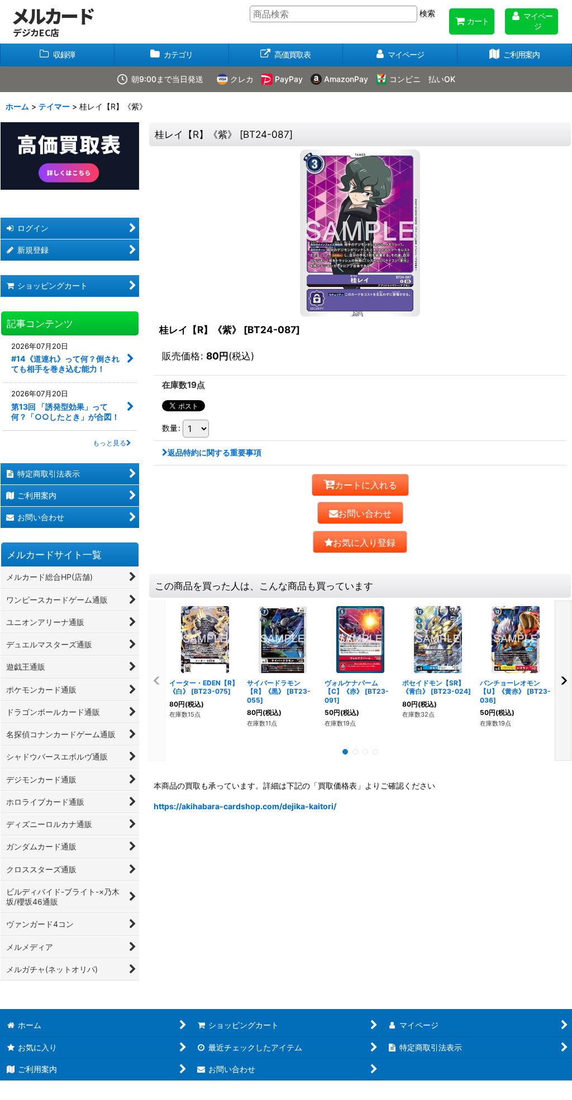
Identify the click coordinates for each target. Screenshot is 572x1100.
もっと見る (109, 443)
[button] (360, 542)
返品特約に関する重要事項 (214, 452)
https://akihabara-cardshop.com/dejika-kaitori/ (245, 806)
